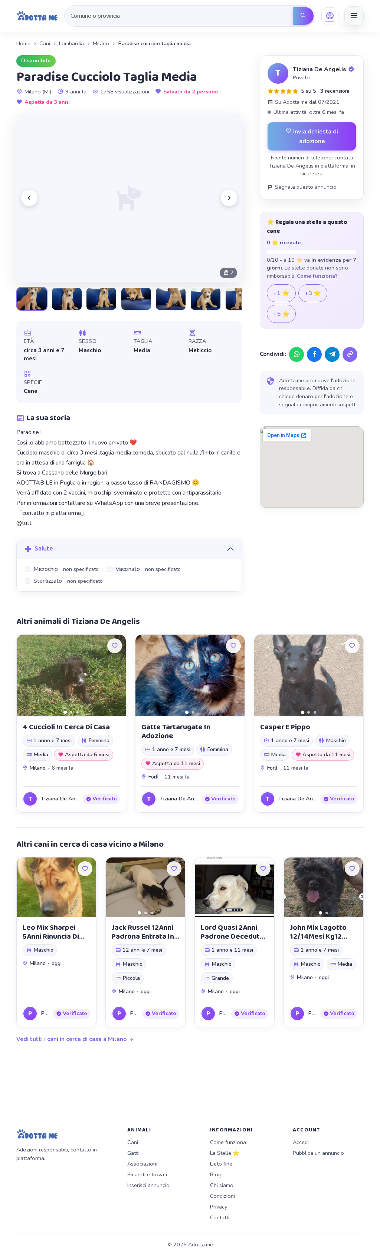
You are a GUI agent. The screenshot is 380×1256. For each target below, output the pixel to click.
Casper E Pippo (285, 727)
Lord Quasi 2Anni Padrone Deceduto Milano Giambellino (232, 936)
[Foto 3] (77, 712)
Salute (44, 548)
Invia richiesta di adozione (315, 136)
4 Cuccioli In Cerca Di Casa (66, 727)
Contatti (219, 1217)
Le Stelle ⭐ (224, 1153)
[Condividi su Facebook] (314, 354)
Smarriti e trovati (147, 1174)
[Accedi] (329, 15)
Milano (101, 43)
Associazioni (142, 1163)
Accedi (301, 1142)
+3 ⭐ (313, 293)
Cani (44, 43)
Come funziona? (317, 276)
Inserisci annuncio (148, 1185)
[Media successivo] (229, 198)
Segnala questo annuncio (306, 187)
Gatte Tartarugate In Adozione (175, 731)
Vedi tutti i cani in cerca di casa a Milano (71, 1039)
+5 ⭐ (281, 314)
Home (23, 43)
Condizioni (222, 1196)
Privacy (218, 1206)
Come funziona (228, 1142)
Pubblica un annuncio (318, 1153)
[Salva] (114, 645)
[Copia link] (350, 354)
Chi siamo (221, 1185)
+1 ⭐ (281, 293)
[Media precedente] (29, 198)
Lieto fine (221, 1163)
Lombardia (71, 43)
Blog (216, 1174)
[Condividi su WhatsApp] (296, 354)
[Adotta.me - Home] (37, 16)
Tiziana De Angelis (319, 69)
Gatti (133, 1153)
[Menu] (354, 16)
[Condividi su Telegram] (332, 354)
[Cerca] (303, 16)
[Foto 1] (65, 712)
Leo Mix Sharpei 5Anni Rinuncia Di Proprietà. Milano (51, 936)
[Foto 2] (71, 712)
